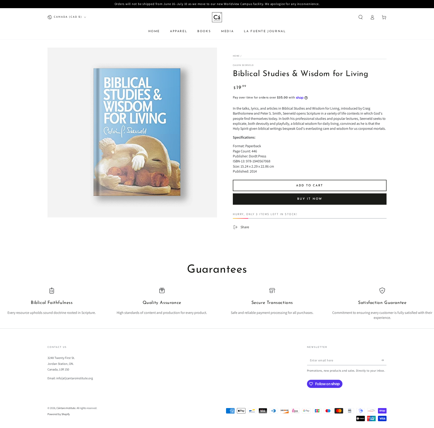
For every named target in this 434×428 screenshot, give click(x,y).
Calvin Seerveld (243, 65)
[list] (217, 304)
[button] (360, 17)
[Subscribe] (384, 360)
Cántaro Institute (66, 408)
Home (236, 55)
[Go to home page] (217, 17)
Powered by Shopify (58, 414)
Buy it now (309, 198)
